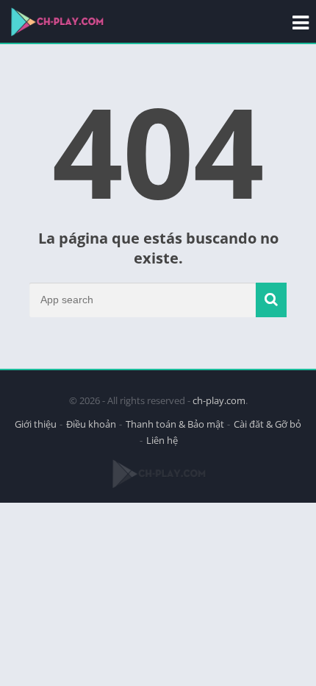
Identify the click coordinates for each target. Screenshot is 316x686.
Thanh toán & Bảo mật (175, 424)
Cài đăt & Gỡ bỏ (267, 424)
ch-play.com (219, 400)
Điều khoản (91, 424)
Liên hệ (162, 440)
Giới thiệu (36, 424)
